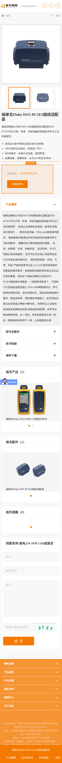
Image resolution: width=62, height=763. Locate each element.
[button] (58, 98)
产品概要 (11, 757)
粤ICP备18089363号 (30, 738)
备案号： (17, 738)
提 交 (18, 641)
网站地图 (44, 738)
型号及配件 (27, 757)
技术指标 (44, 757)
